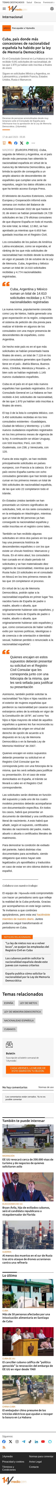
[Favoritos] (4, 143)
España (8, 1003)
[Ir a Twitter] (11, 1441)
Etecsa (37, 2)
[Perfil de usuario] (52, 8)
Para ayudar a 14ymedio (23, 28)
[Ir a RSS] (4, 1447)
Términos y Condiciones (9, 1468)
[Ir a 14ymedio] (17, 9)
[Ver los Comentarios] (10, 143)
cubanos (9, 1029)
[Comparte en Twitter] (22, 143)
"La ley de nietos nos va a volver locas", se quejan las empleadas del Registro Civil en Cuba (27, 947)
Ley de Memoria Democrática (22, 1011)
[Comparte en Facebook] (16, 143)
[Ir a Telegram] (24, 1441)
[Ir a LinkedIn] (37, 1441)
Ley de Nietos (28, 1003)
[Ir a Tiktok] (31, 1441)
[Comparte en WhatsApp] (27, 143)
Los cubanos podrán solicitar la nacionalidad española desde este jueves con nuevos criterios (26, 962)
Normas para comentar (41, 1456)
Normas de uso (46, 1087)
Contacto (34, 1467)
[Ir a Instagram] (18, 1441)
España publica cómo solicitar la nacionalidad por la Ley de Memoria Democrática (27, 977)
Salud (29, 2)
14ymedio (7, 1456)
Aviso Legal (35, 1461)
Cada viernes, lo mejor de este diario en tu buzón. (28, 1069)
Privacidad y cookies (13, 1461)
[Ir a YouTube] (43, 1441)
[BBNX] (14, 1480)
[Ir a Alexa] (50, 1441)
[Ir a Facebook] (4, 1441)
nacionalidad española (19, 1020)
